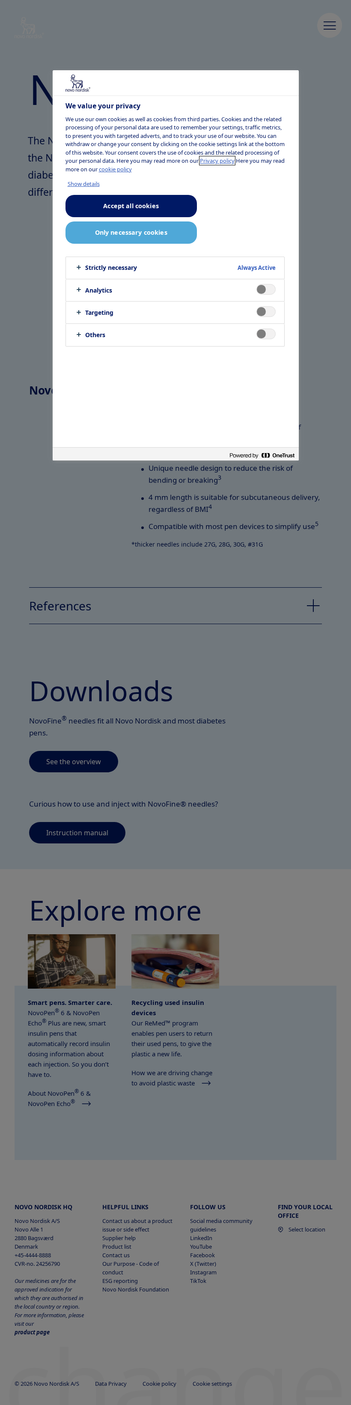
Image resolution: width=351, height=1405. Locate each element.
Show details (84, 184)
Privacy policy (217, 160)
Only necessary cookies (131, 232)
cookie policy (115, 169)
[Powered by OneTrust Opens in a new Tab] (261, 455)
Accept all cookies (131, 206)
